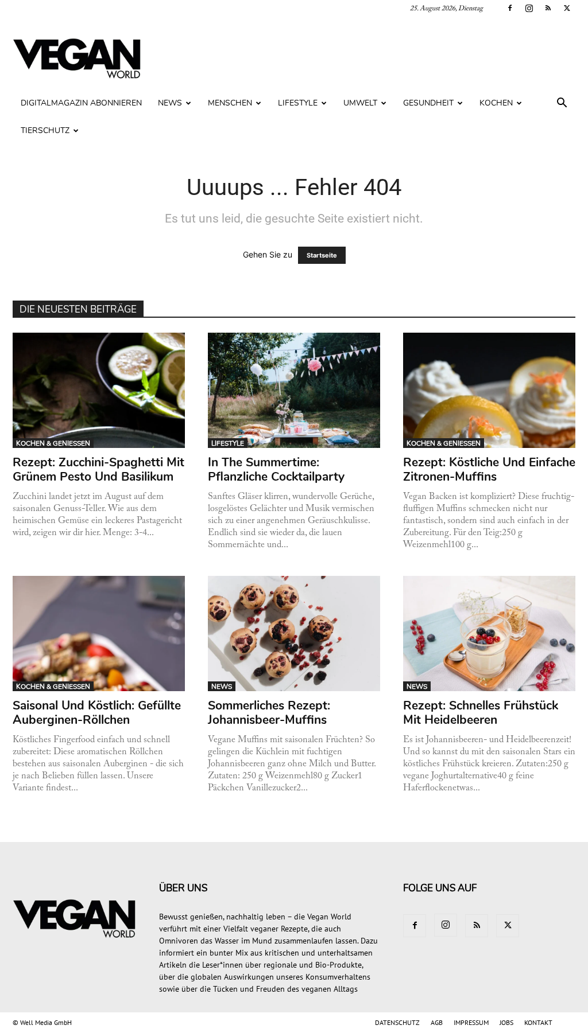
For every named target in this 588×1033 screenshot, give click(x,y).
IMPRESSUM (471, 1022)
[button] (561, 104)
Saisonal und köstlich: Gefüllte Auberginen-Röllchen (97, 712)
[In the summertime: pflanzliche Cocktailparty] (294, 390)
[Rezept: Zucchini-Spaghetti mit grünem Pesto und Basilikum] (99, 390)
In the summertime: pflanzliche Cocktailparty (276, 469)
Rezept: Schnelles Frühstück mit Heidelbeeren (480, 712)
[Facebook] (510, 8)
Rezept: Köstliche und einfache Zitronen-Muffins (489, 469)
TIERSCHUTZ (45, 130)
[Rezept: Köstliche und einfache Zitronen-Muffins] (489, 390)
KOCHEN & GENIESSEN (53, 443)
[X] (566, 8)
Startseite (322, 255)
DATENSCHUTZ (397, 1022)
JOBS (506, 1022)
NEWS (170, 103)
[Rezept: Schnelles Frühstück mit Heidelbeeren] (489, 633)
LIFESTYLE (298, 103)
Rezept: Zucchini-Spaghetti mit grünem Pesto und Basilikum (98, 469)
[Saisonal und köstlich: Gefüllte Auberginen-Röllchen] (99, 633)
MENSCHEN (230, 103)
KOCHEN (496, 103)
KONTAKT (538, 1022)
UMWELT (360, 103)
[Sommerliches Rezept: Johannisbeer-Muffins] (294, 633)
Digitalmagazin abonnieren (81, 103)
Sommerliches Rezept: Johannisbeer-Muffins (269, 712)
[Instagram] (528, 8)
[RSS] (547, 8)
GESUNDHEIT (428, 103)
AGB (437, 1022)
